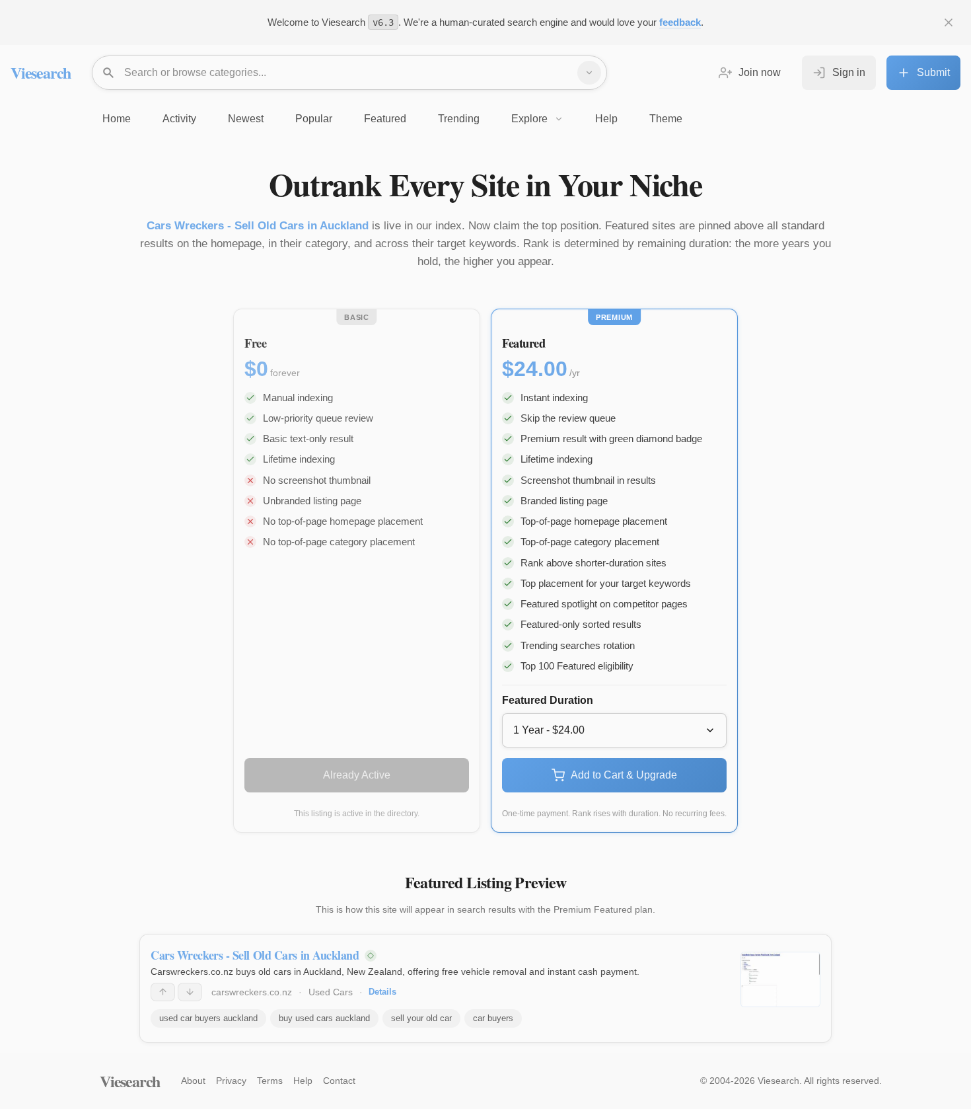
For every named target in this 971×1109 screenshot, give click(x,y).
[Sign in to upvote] (163, 992)
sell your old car (421, 1018)
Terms (270, 1080)
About (193, 1080)
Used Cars (330, 992)
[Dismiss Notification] (948, 22)
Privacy (231, 1080)
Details (382, 992)
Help (302, 1080)
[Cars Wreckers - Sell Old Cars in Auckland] (780, 979)
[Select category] (589, 73)
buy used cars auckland (324, 1018)
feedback (680, 22)
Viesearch (41, 72)
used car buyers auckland (208, 1018)
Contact (339, 1080)
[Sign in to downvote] (190, 992)
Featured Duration (547, 700)
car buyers (493, 1018)
